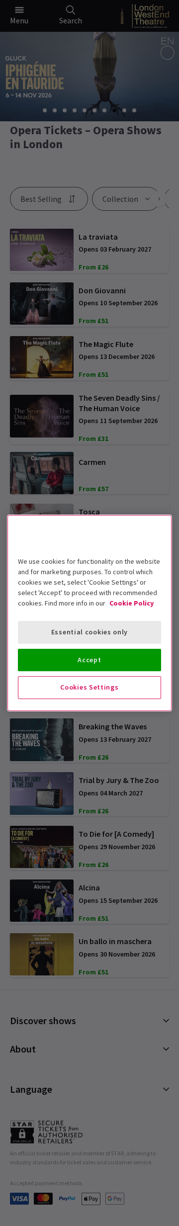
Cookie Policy (131, 603)
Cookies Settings (89, 687)
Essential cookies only (89, 631)
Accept (89, 659)
